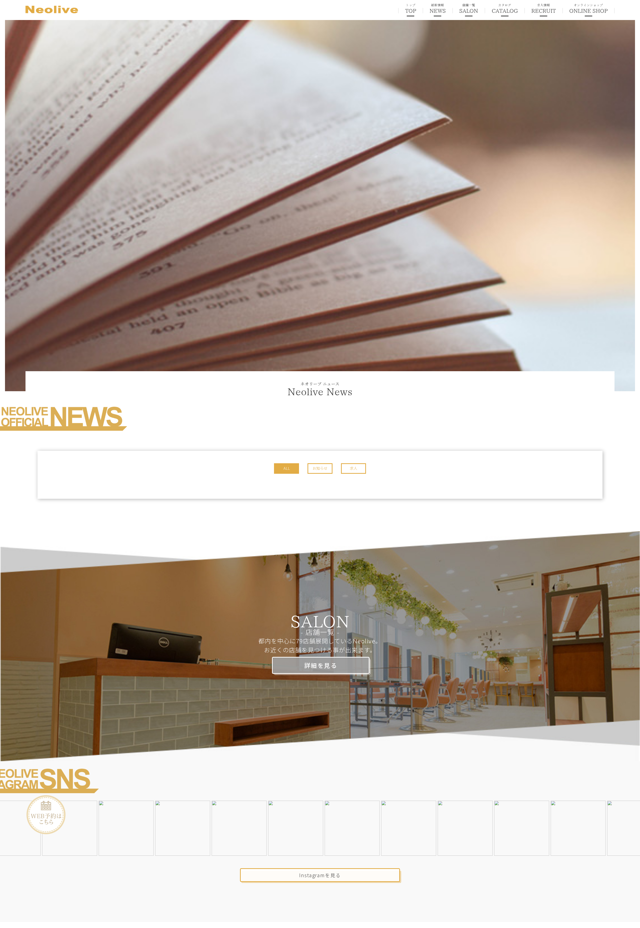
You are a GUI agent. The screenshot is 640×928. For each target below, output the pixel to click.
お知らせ (320, 468)
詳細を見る (320, 665)
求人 (353, 468)
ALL (287, 468)
